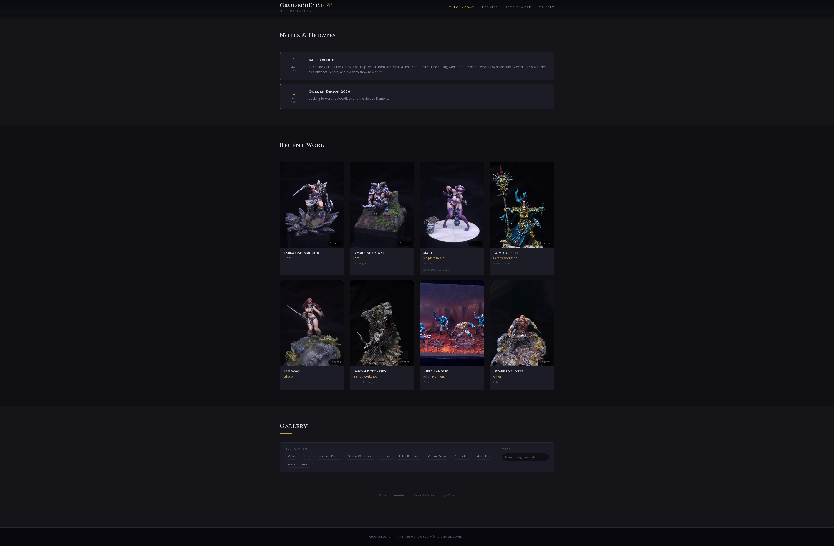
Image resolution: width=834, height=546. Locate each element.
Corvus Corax (437, 456)
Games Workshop (360, 456)
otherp (385, 456)
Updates (490, 7)
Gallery (546, 7)
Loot (307, 456)
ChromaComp (461, 7)
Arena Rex (462, 456)
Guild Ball (483, 456)
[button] (312, 218)
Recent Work (518, 7)
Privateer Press (298, 464)
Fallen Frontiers (409, 456)
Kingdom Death (329, 456)
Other (292, 456)
